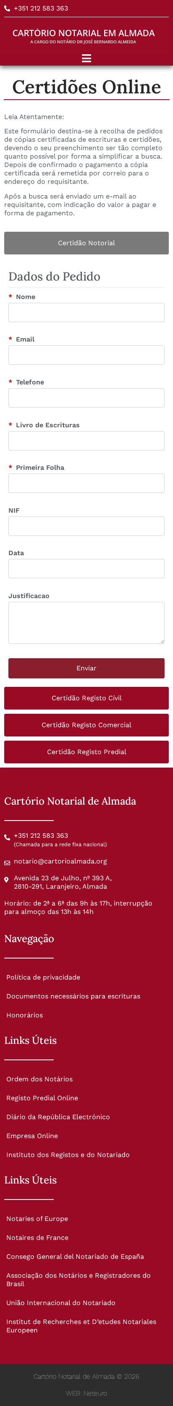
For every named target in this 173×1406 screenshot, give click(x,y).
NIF (14, 510)
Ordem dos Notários (39, 1079)
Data (16, 553)
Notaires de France (37, 1238)
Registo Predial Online (42, 1098)
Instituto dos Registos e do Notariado (68, 1155)
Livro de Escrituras (44, 425)
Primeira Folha (36, 467)
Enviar (86, 668)
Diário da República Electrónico (58, 1117)
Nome (21, 297)
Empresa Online (32, 1136)
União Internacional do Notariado (60, 1303)
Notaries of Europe (37, 1219)
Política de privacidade (43, 977)
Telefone (26, 382)
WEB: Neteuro (86, 1393)
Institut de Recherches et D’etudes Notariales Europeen (81, 1326)
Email (21, 339)
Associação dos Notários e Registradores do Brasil (78, 1279)
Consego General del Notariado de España (75, 1256)
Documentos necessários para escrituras (73, 996)
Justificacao (29, 596)
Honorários (24, 1015)
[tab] (86, 243)
